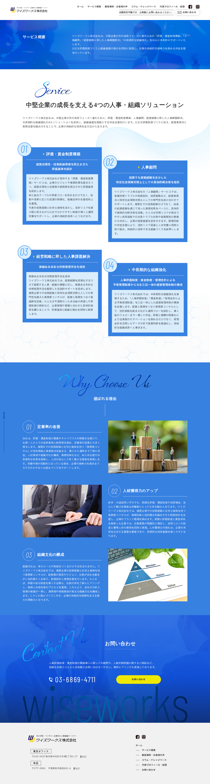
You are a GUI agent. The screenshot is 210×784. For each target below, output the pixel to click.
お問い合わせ (189, 12)
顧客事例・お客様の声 (116, 6)
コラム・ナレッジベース (143, 6)
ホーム (80, 6)
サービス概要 (94, 6)
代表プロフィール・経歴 (172, 6)
